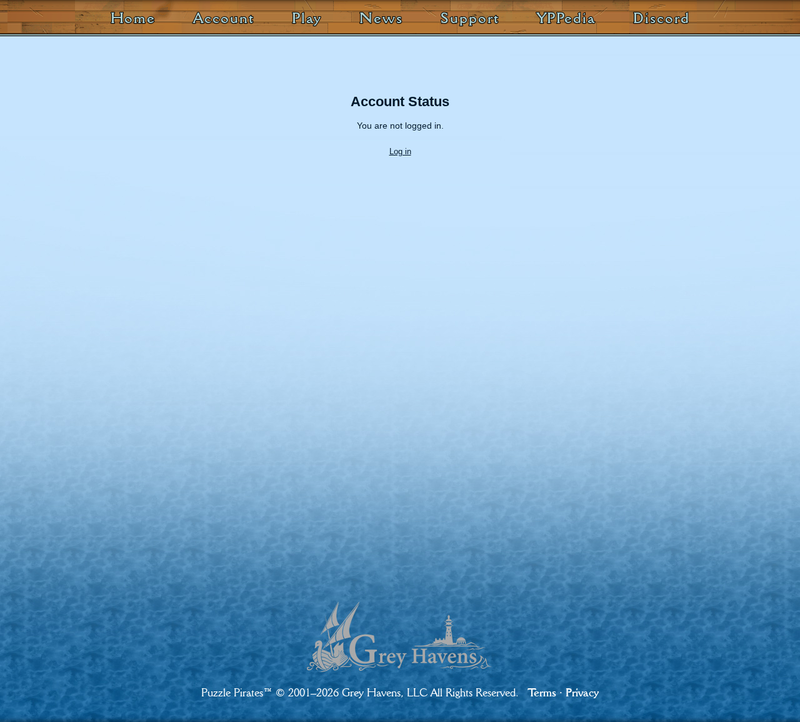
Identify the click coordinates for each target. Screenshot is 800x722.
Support (470, 18)
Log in (400, 151)
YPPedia (566, 18)
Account (223, 18)
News (381, 18)
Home (133, 18)
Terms (542, 692)
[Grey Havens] (400, 626)
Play (307, 18)
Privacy (582, 692)
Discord (661, 18)
